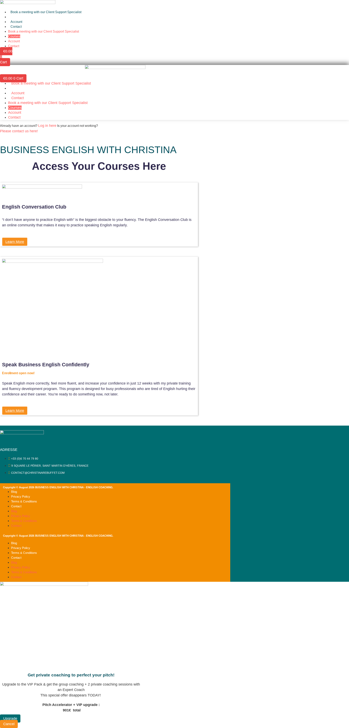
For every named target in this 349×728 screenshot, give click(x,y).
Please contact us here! (19, 131)
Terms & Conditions (24, 501)
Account (16, 21)
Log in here (47, 126)
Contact (16, 26)
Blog (14, 491)
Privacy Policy (20, 496)
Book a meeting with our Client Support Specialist (46, 12)
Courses (17, 17)
